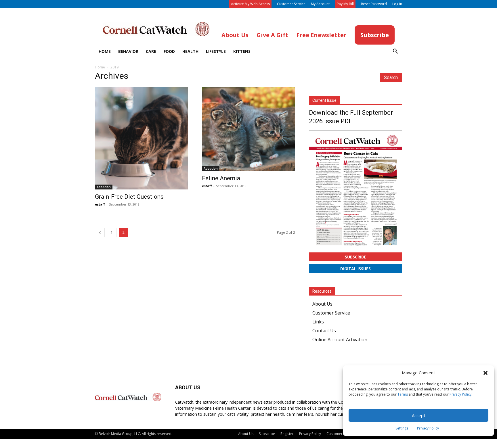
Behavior (128, 51)
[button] (485, 373)
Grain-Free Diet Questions (129, 196)
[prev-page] (100, 232)
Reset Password (374, 3)
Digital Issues (355, 268)
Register (287, 433)
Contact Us (324, 330)
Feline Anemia (221, 178)
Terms (402, 394)
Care (151, 51)
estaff (100, 204)
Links (318, 322)
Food (169, 51)
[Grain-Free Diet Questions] (141, 138)
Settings (401, 428)
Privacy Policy (460, 394)
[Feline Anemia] (248, 129)
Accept (418, 415)
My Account (320, 3)
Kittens (242, 51)
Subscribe (355, 257)
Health (190, 51)
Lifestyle (216, 51)
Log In (397, 3)
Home (105, 51)
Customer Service (291, 3)
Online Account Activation (339, 339)
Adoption (104, 187)
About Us (322, 304)
